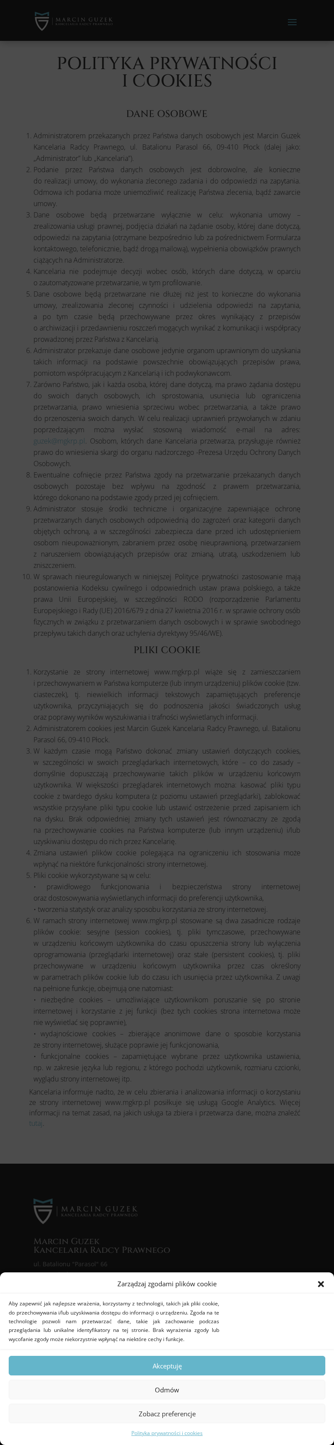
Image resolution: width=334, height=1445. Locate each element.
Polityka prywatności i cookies (167, 1433)
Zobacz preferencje (167, 1413)
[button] (321, 1284)
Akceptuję (167, 1366)
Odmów (167, 1389)
